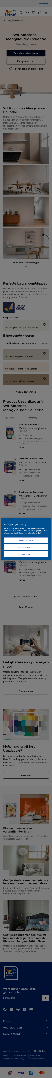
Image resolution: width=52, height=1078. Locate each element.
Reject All (26, 554)
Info (40, 533)
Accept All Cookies (26, 547)
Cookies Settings (26, 540)
